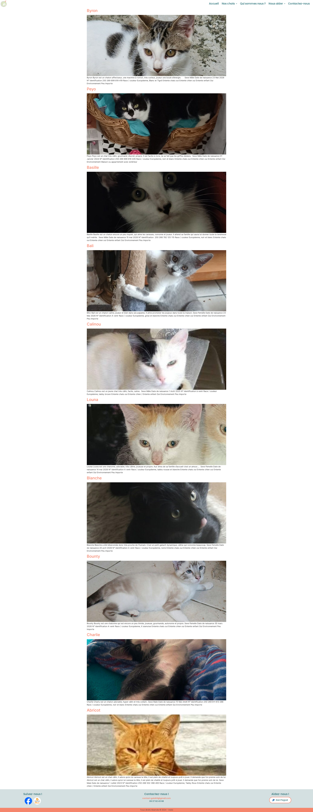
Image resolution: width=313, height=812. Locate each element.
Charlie (93, 634)
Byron (92, 10)
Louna (92, 399)
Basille (93, 167)
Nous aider (275, 4)
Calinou (94, 324)
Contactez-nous (299, 4)
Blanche (94, 478)
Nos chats (228, 4)
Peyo (91, 89)
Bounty (93, 556)
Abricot (93, 710)
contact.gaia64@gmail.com (156, 798)
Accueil (214, 4)
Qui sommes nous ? (253, 4)
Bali (90, 245)
